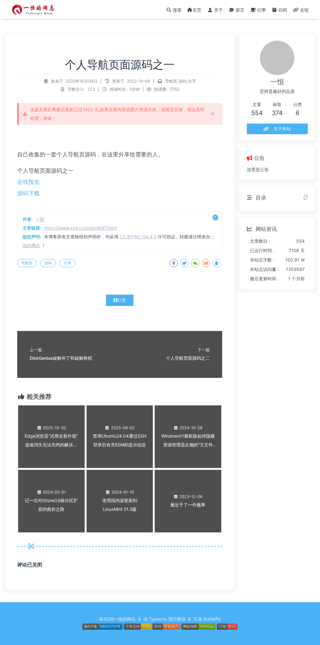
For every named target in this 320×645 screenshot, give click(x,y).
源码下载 (28, 193)
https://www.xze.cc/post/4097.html (80, 228)
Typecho (158, 619)
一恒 (39, 219)
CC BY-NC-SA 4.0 (138, 236)
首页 (196, 10)
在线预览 (28, 182)
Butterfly (212, 619)
